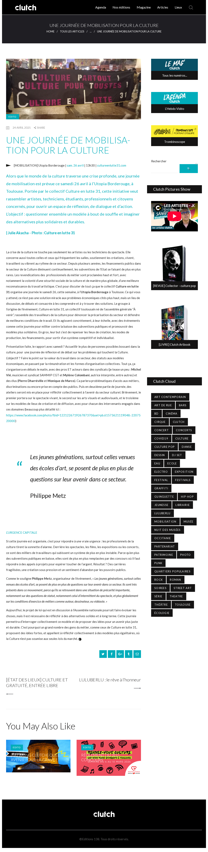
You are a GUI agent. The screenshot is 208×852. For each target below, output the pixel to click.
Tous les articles (72, 31)
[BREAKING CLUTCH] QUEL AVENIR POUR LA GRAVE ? (35, 757)
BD (156, 413)
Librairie (183, 505)
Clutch (179, 421)
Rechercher (159, 161)
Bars (182, 405)
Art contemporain (170, 397)
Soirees (160, 588)
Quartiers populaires (172, 571)
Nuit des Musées (167, 529)
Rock (158, 579)
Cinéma (172, 413)
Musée (189, 521)
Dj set (177, 455)
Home (50, 31)
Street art (183, 588)
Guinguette (164, 496)
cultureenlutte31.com (111, 165)
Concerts (184, 430)
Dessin (159, 455)
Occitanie (162, 538)
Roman (175, 579)
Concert (161, 430)
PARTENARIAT (164, 546)
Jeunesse (161, 505)
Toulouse (183, 604)
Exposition (184, 471)
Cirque (160, 421)
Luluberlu (162, 513)
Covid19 (161, 438)
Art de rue (163, 405)
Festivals (183, 480)
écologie (161, 613)
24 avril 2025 (22, 127)
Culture (181, 438)
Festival (161, 480)
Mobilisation (165, 521)
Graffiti (161, 488)
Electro (161, 471)
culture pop (164, 446)
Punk (158, 563)
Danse (187, 446)
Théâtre (161, 604)
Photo (185, 554)
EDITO (13, 116)
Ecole (172, 463)
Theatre (176, 596)
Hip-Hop (187, 496)
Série (158, 596)
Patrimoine (163, 554)
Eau (157, 463)
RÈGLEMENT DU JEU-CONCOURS (100, 757)
